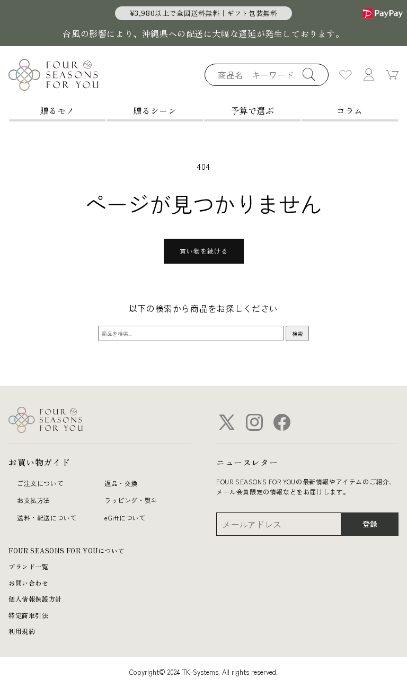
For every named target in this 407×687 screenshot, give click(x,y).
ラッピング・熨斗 (131, 500)
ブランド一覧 (28, 566)
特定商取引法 (28, 615)
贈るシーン (155, 110)
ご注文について (40, 483)
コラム (350, 110)
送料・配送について (47, 517)
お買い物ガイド (39, 462)
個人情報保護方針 (35, 598)
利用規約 (21, 631)
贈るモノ (57, 110)
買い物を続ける (204, 250)
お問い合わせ (28, 582)
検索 (297, 333)
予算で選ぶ (253, 110)
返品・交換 (121, 483)
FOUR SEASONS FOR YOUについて (66, 550)
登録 (369, 523)
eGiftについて (125, 517)
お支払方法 (33, 500)
